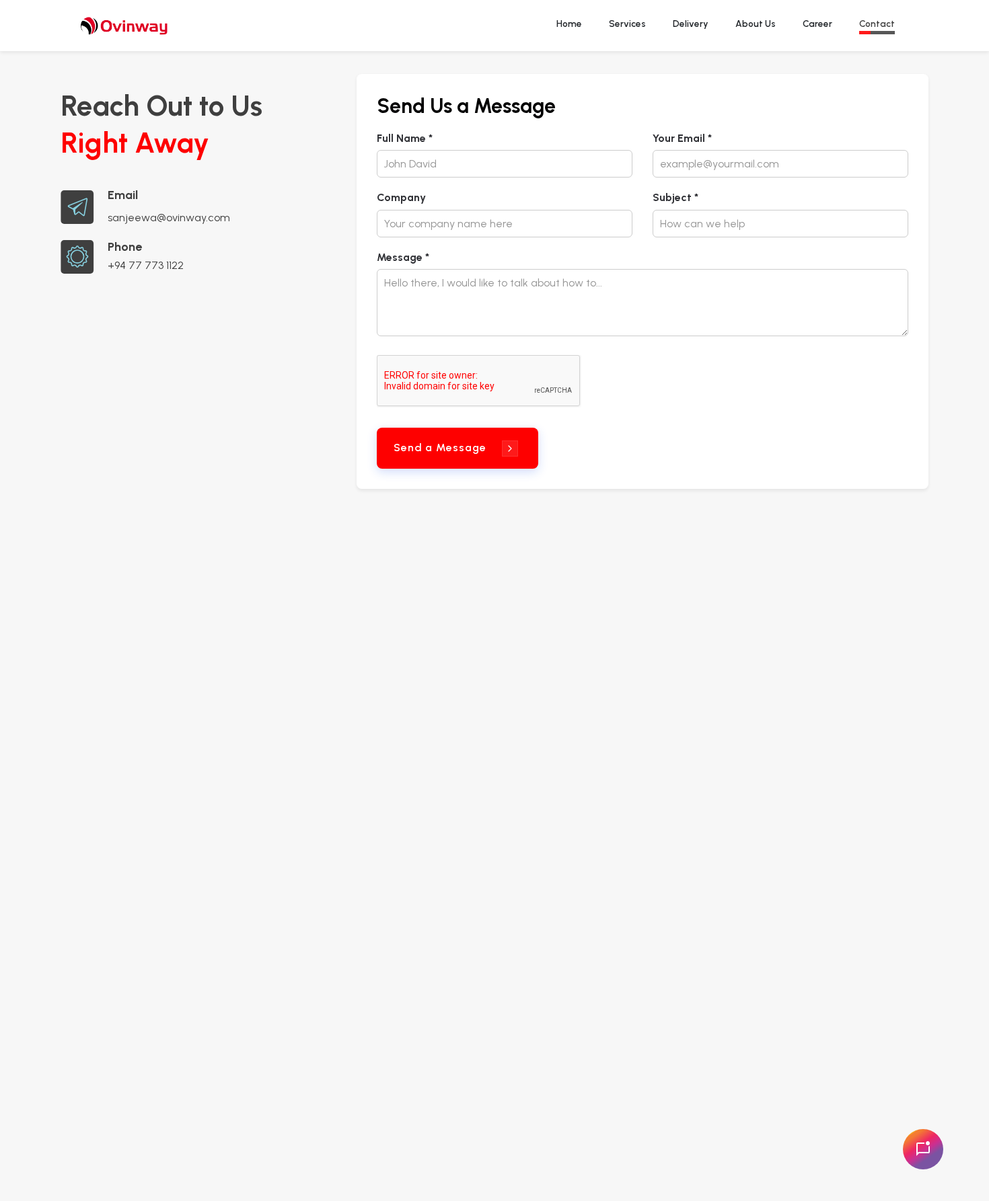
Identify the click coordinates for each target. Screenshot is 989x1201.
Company (401, 197)
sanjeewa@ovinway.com (169, 217)
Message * (403, 257)
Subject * (675, 197)
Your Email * (682, 138)
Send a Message (440, 447)
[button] (877, 25)
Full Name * (405, 138)
